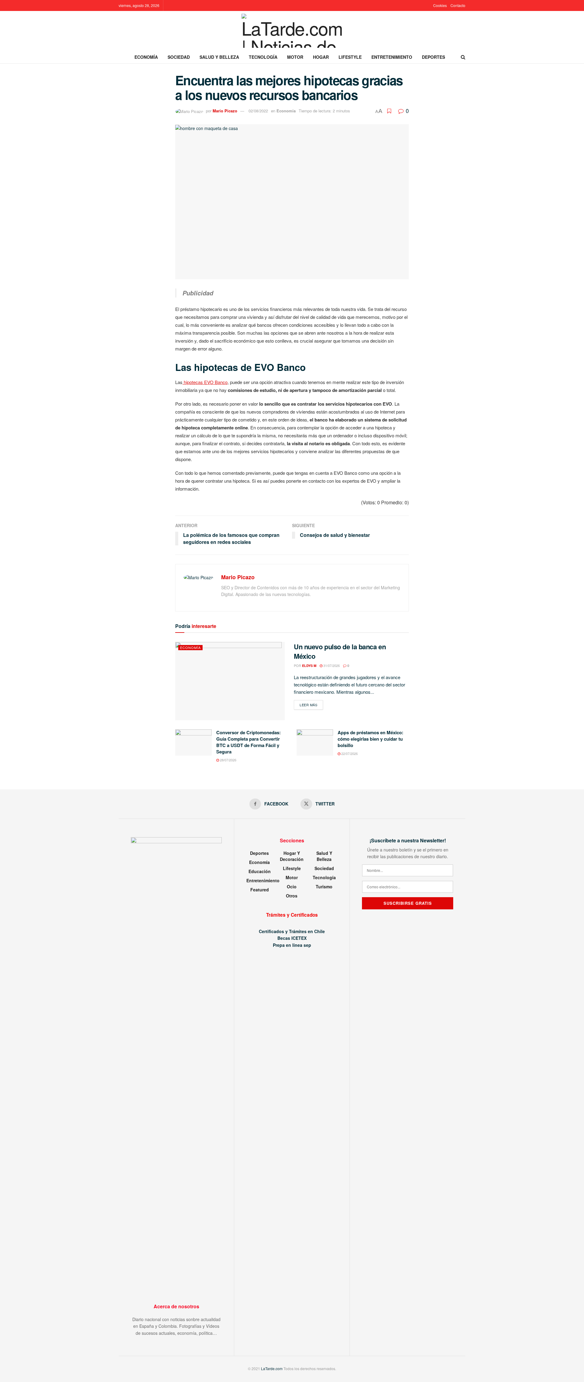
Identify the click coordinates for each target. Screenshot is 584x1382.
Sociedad (179, 57)
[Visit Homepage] (292, 31)
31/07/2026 (331, 665)
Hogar (321, 57)
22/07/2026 (349, 753)
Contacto (457, 5)
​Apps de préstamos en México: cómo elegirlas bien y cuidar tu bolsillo (370, 739)
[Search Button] (463, 57)
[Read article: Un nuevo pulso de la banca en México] (230, 681)
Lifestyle (350, 57)
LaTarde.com (272, 1368)
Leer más (311, 704)
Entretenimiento (391, 57)
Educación (260, 871)
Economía (146, 57)
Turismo (324, 886)
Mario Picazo (225, 111)
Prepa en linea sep (292, 945)
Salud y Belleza (219, 57)
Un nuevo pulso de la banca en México (340, 651)
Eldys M (309, 665)
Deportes (433, 57)
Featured (259, 890)
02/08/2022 (258, 111)
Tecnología (263, 57)
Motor (295, 57)
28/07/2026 (227, 759)
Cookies (440, 5)
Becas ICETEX (292, 938)
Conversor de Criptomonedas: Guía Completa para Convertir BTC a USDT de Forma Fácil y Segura (248, 742)
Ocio (292, 886)
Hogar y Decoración (292, 856)
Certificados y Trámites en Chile (292, 931)
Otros (291, 896)
